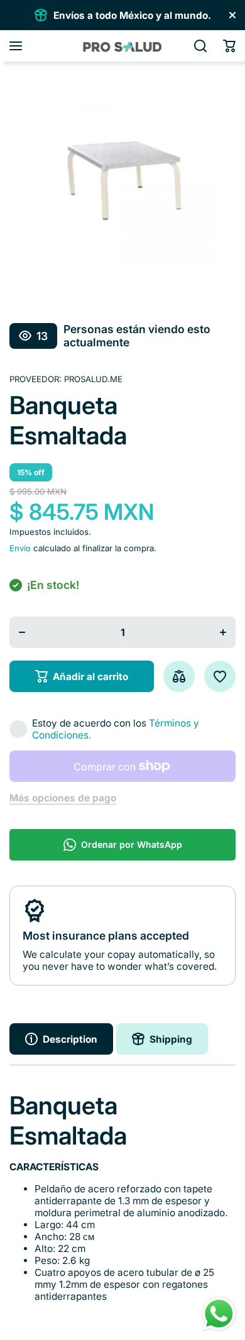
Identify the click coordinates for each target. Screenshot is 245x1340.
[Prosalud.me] (122, 46)
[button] (229, 46)
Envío (20, 548)
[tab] (162, 1039)
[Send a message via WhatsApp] (219, 1314)
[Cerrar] (232, 15)
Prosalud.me (93, 379)
